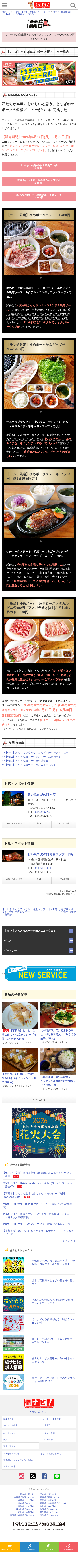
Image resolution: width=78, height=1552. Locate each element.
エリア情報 (48, 1549)
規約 (5, 1439)
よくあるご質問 (48, 1433)
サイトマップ (9, 1446)
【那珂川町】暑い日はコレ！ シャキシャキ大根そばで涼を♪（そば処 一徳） (57, 1081)
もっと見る (69, 1240)
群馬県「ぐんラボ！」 (28, 1506)
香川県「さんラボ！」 (50, 1506)
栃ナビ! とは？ (40, 1411)
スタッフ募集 (9, 1466)
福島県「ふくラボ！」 (28, 1500)
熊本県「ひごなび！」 (50, 1494)
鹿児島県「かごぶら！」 (51, 1512)
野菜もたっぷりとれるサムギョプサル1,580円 (39, 181)
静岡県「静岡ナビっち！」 (26, 1497)
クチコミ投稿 (63, 823)
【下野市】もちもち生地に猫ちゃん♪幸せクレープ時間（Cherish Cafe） (19, 1034)
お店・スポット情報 (14, 823)
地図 (39, 823)
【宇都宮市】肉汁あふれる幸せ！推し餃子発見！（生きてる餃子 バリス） (58, 1034)
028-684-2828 (43, 867)
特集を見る (8, 1419)
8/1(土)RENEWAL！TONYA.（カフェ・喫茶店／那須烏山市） (38, 1223)
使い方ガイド (9, 1433)
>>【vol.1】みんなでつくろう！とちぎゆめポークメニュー (35, 752)
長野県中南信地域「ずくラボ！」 (55, 1503)
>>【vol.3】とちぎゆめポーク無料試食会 (25, 760)
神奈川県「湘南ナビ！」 (27, 1509)
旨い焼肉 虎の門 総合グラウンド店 (50, 854)
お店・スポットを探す (10, 1549)
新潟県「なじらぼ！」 (50, 1500)
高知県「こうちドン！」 (51, 1515)
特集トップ (39, 909)
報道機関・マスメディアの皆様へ (18, 1460)
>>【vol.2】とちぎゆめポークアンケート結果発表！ (31, 756)
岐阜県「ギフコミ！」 (28, 1503)
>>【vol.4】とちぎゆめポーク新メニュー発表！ (29, 764)
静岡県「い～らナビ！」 (51, 1509)
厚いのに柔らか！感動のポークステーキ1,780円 (39, 196)
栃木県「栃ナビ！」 (29, 1494)
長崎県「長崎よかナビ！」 (52, 1497)
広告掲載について (11, 1454)
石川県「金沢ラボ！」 (28, 1512)
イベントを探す (29, 1549)
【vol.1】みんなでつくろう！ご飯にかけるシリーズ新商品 (16, 912)
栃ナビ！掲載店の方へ (51, 1454)
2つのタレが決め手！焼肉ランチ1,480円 (39, 166)
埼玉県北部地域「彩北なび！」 (24, 1515)
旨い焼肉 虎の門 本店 (42, 794)
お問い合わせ (47, 1439)
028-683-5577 (43, 812)
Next (70, 251)
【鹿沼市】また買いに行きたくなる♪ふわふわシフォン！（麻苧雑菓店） (19, 1078)
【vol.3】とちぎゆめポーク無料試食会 (62, 910)
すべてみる (39, 1099)
